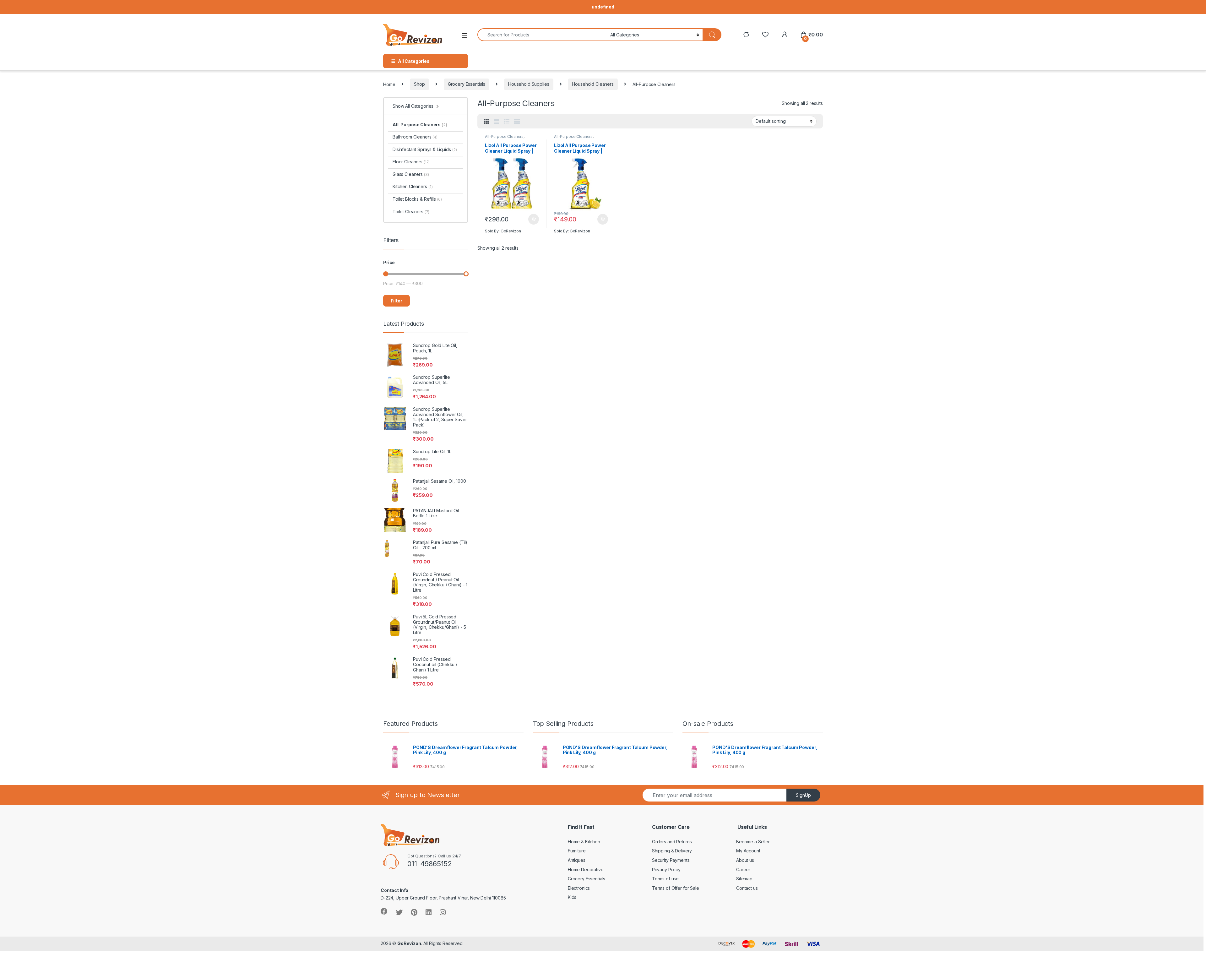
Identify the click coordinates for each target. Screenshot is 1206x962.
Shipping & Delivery (672, 850)
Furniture (577, 850)
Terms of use (665, 878)
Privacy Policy (666, 869)
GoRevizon (409, 943)
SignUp (803, 795)
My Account (748, 850)
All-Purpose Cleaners (504, 136)
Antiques (576, 860)
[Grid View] (486, 121)
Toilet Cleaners (411, 211)
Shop (419, 84)
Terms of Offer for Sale (675, 888)
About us (745, 860)
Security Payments (671, 860)
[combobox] (542, 34)
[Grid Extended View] (496, 121)
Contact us (747, 888)
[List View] (506, 121)
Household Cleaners (592, 84)
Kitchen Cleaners (413, 186)
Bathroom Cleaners (415, 136)
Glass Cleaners (411, 174)
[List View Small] (517, 121)
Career (743, 869)
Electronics (579, 888)
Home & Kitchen (584, 841)
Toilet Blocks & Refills (417, 199)
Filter (396, 300)
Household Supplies (528, 84)
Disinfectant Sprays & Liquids (425, 149)
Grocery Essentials (466, 84)
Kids (572, 897)
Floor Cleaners (411, 161)
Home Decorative (586, 869)
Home (389, 84)
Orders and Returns (672, 841)
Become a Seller (753, 841)
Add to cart (533, 219)
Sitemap (744, 878)
